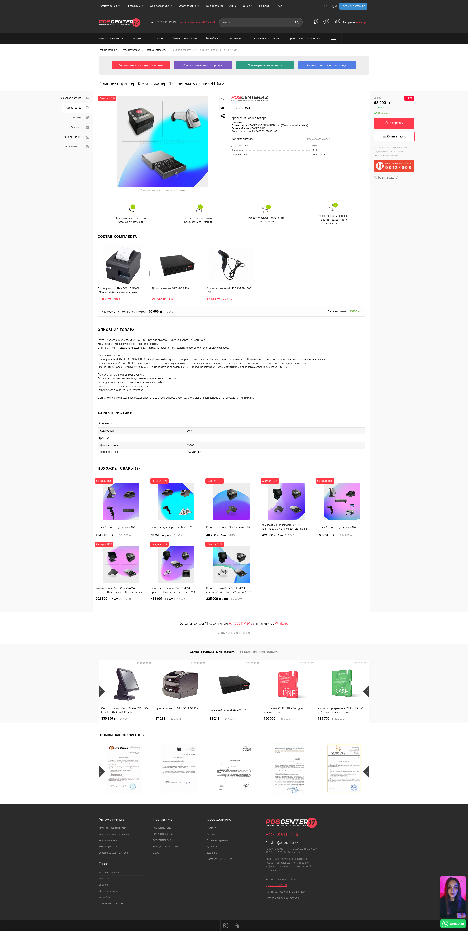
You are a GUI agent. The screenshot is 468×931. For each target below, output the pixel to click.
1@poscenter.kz (286, 843)
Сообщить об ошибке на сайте (234, 632)
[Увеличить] (162, 141)
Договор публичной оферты (282, 898)
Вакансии (104, 884)
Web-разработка (161, 5)
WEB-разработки (108, 846)
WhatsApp (281, 623)
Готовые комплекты (156, 50)
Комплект (75, 117)
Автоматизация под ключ (113, 827)
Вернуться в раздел (70, 97)
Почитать (264, 5)
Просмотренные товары (259, 652)
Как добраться (107, 897)
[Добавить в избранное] (222, 99)
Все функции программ (165, 846)
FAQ (279, 5)
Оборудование (189, 5)
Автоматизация (109, 5)
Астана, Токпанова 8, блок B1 (197, 22)
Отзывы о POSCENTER (111, 903)
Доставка (212, 852)
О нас (248, 5)
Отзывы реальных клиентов (265, 65)
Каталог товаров (109, 38)
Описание (76, 127)
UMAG (156, 852)
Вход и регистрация (353, 6)
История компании (109, 872)
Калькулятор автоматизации (114, 834)
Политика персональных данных (285, 891)
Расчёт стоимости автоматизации (327, 65)
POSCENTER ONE (162, 827)
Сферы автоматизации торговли (203, 65)
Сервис (211, 834)
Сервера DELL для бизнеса (113, 852)
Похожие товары (72, 146)
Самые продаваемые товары (212, 652)
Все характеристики (319, 138)
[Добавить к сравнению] (222, 108)
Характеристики (72, 136)
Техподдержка (214, 5)
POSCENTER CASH (163, 840)
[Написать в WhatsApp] (453, 924)
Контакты (104, 878)
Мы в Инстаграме (108, 891)
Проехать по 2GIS (276, 885)
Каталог (211, 827)
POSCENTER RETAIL (163, 834)
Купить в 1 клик (396, 136)
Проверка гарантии (217, 840)
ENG (326, 6)
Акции (233, 5)
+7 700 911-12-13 (240, 623)
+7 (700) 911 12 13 (163, 22)
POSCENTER (318, 154)
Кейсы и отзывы (108, 840)
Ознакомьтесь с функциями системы (141, 65)
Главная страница (108, 50)
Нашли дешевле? (388, 177)
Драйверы (212, 846)
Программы (134, 5)
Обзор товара (73, 107)
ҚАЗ (334, 6)
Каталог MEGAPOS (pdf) (219, 859)
